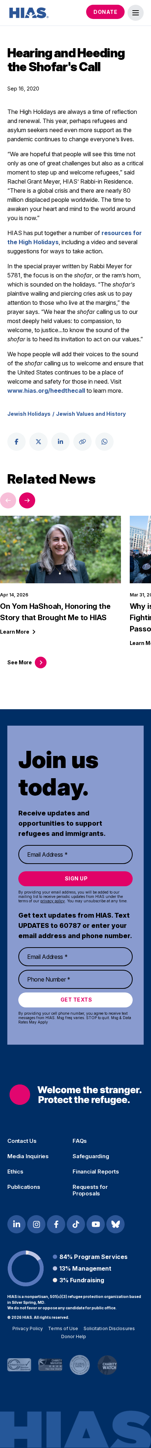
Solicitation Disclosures (109, 1328)
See (19, 662)
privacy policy (52, 901)
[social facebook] (16, 442)
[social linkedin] (60, 442)
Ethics (15, 1171)
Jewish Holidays (29, 414)
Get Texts (76, 999)
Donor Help (73, 1336)
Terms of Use (63, 1328)
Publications (23, 1187)
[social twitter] (38, 442)
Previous (8, 500)
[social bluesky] (115, 1224)
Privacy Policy (27, 1328)
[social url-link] (82, 442)
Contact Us (22, 1141)
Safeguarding (91, 1156)
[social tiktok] (76, 1224)
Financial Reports (96, 1171)
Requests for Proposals (90, 1190)
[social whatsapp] (104, 442)
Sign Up (76, 878)
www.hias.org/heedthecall (46, 390)
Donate (105, 12)
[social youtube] (95, 1224)
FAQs (80, 1141)
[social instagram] (36, 1224)
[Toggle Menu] (136, 13)
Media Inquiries (28, 1156)
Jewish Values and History (91, 414)
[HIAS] (75, 1095)
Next (27, 500)
